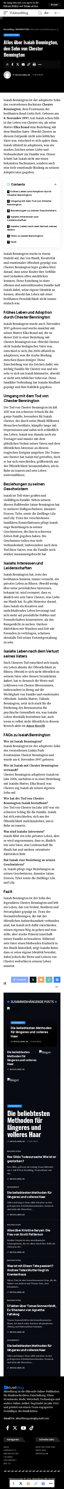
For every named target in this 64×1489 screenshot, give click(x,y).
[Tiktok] (31, 1428)
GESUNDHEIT (18, 1022)
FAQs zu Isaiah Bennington (27, 235)
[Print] (34, 64)
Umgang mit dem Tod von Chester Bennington (29, 202)
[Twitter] (15, 1428)
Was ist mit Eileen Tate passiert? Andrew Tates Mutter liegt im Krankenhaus (30, 1270)
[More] (39, 64)
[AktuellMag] (19, 13)
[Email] (23, 64)
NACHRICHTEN (11, 35)
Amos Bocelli (35, 726)
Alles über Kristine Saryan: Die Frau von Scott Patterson (28, 1232)
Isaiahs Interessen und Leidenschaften (22, 218)
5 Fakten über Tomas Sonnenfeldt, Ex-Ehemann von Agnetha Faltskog (32, 1310)
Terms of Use (30, 6)
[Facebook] (7, 1428)
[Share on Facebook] (12, 64)
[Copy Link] (28, 64)
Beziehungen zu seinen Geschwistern (34, 210)
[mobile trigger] (7, 13)
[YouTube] (23, 1428)
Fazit (14, 241)
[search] (40, 13)
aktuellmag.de (22, 74)
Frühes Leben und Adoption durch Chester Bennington (29, 193)
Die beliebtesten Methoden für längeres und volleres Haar (31, 1032)
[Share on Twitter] (17, 64)
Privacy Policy (11, 6)
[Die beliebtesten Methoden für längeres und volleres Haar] (48, 1059)
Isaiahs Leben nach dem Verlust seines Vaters (32, 228)
